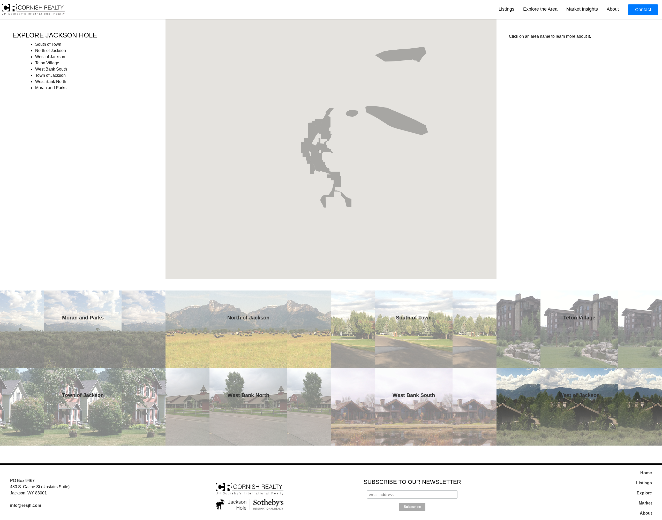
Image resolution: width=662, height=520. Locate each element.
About (613, 9)
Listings (506, 9)
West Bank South (414, 395)
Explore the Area (540, 9)
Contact (643, 9)
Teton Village (579, 317)
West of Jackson (579, 395)
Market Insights (582, 9)
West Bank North (248, 395)
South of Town (414, 317)
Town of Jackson (83, 395)
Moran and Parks (83, 317)
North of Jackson (248, 317)
